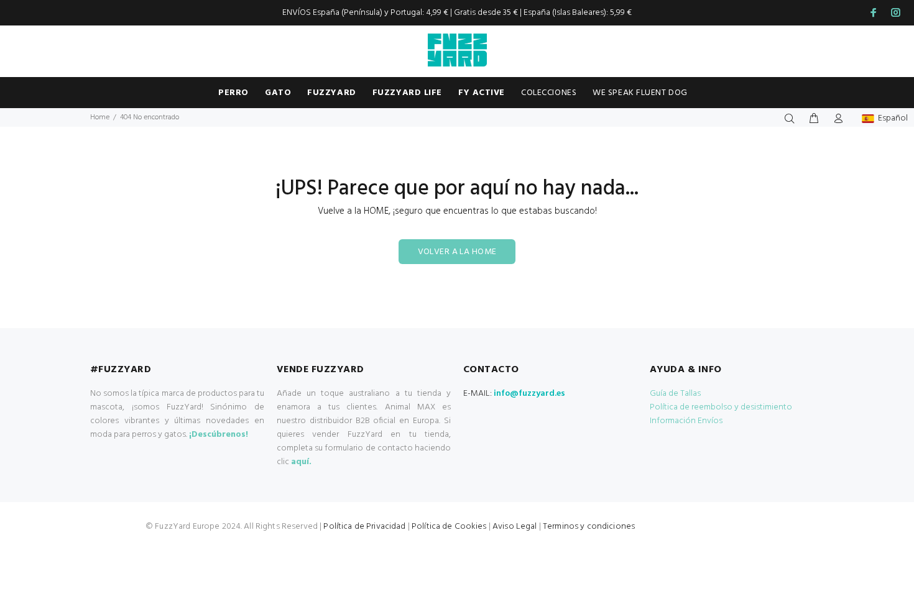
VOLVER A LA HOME (457, 252)
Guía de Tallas (675, 393)
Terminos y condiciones (589, 526)
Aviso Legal (514, 526)
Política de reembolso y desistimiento (721, 407)
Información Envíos (686, 421)
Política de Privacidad (364, 526)
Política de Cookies (449, 526)
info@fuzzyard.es (529, 393)
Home (99, 117)
